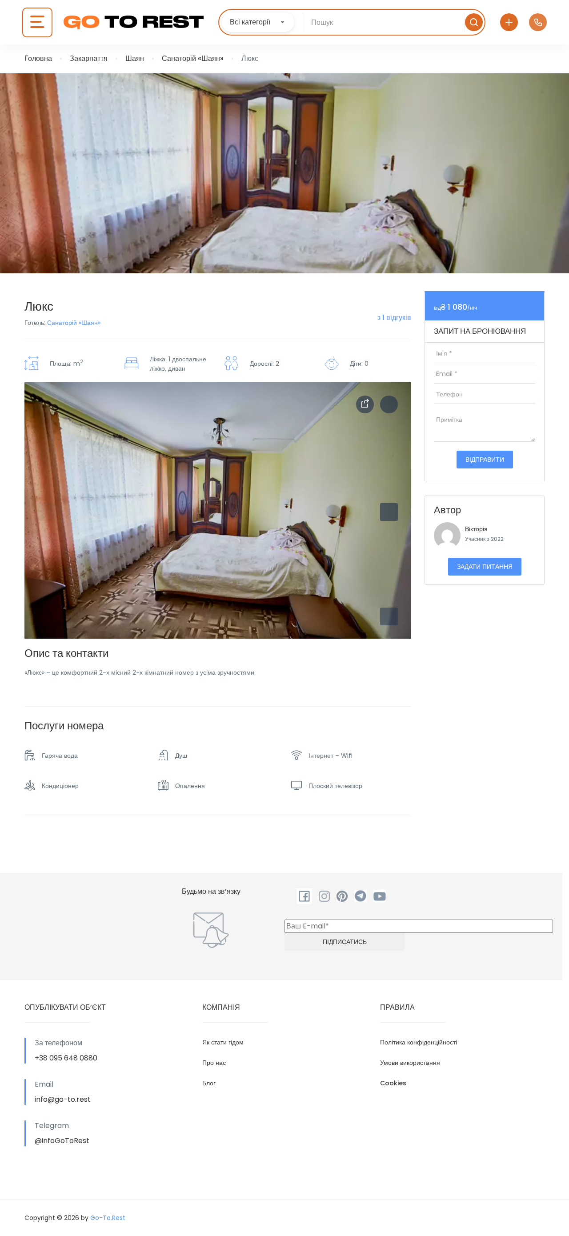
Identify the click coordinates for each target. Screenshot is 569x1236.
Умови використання (410, 1062)
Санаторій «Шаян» (193, 58)
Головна (38, 58)
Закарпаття (89, 58)
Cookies (393, 1083)
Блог (209, 1083)
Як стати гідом (223, 1042)
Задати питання (485, 566)
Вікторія (476, 528)
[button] (389, 616)
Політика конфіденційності (418, 1042)
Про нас (214, 1062)
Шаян (134, 58)
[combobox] (258, 22)
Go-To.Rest (107, 1217)
